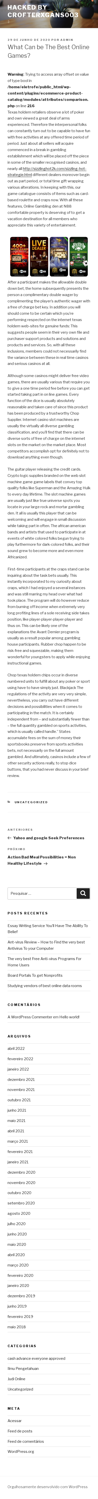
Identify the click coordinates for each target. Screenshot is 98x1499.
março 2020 (18, 1265)
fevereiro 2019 (20, 1316)
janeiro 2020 (18, 1285)
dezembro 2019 (21, 1296)
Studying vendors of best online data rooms (45, 986)
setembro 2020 (21, 1203)
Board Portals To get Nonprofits (35, 975)
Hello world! (69, 1017)
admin (66, 40)
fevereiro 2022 (20, 1059)
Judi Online (16, 1379)
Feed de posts (20, 1431)
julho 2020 (17, 1224)
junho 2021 (17, 1110)
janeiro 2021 (18, 1162)
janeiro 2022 (18, 1069)
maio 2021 (17, 1120)
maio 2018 (17, 1327)
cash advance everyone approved (36, 1358)
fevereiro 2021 (20, 1151)
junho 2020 (17, 1234)
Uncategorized (31, 802)
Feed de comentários (26, 1441)
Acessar (15, 1421)
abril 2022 (16, 1048)
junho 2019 (17, 1306)
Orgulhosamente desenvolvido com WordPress (48, 1487)
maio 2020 (17, 1244)
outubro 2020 (19, 1193)
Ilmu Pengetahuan (23, 1368)
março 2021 (18, 1141)
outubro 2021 (19, 1100)
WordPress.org (21, 1451)
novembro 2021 (21, 1089)
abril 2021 (16, 1131)
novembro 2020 (21, 1182)
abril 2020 (16, 1255)
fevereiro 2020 (20, 1275)
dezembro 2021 (21, 1079)
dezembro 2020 (21, 1172)
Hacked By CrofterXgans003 (43, 11)
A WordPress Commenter (30, 1017)
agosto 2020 (19, 1213)
